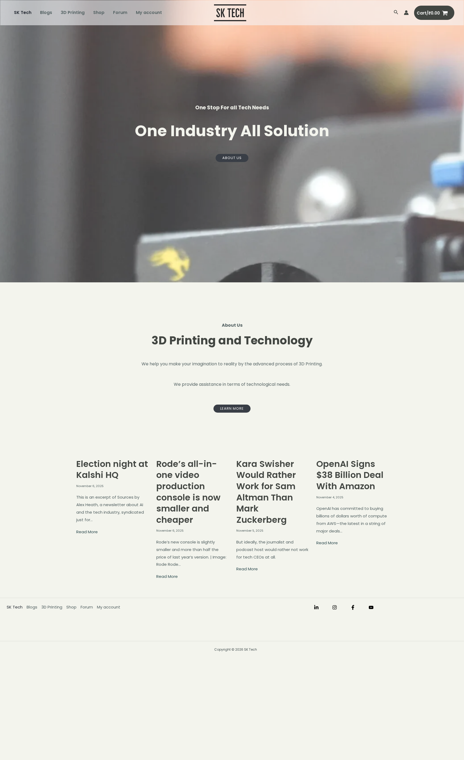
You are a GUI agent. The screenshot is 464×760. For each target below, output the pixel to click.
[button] (396, 12)
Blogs (46, 12)
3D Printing (73, 12)
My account (149, 12)
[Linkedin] (316, 607)
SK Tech (22, 12)
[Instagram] (334, 607)
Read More (87, 532)
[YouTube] (371, 607)
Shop (98, 12)
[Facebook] (352, 607)
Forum (120, 12)
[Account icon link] (406, 12)
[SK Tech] (230, 12)
